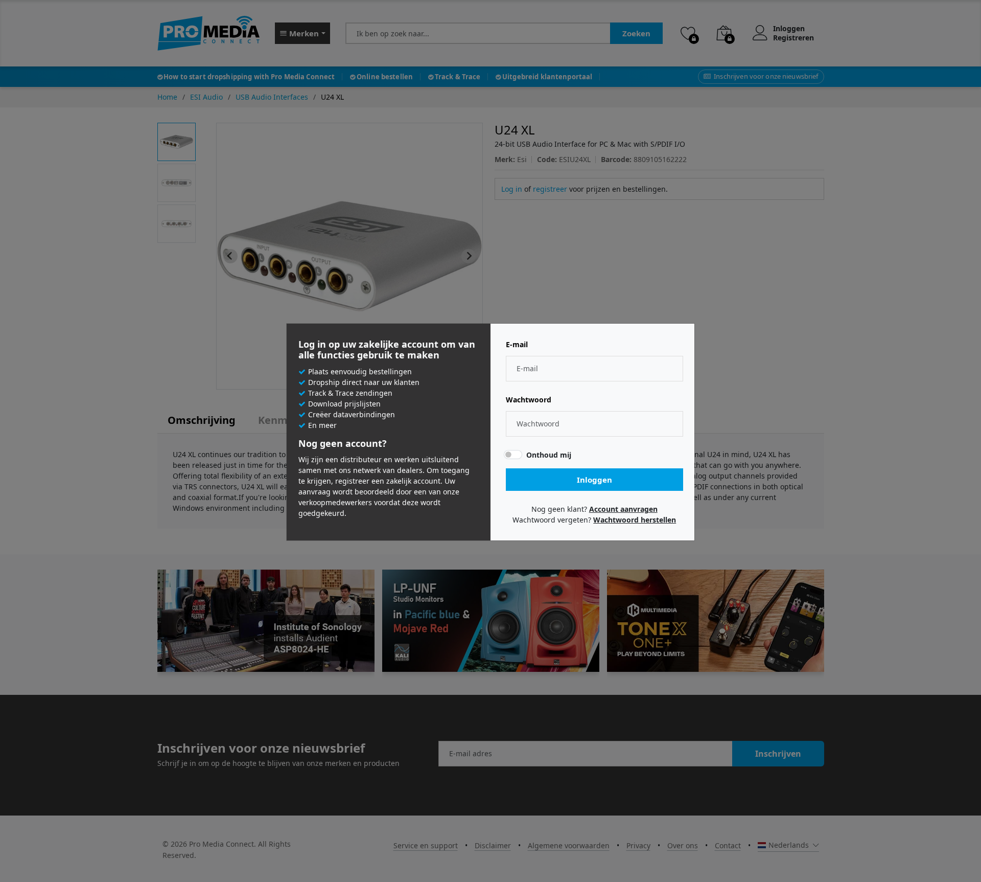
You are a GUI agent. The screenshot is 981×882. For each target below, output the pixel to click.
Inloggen (594, 479)
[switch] (513, 454)
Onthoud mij (548, 455)
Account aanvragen (623, 509)
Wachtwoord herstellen (634, 520)
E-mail (517, 344)
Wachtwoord (528, 399)
